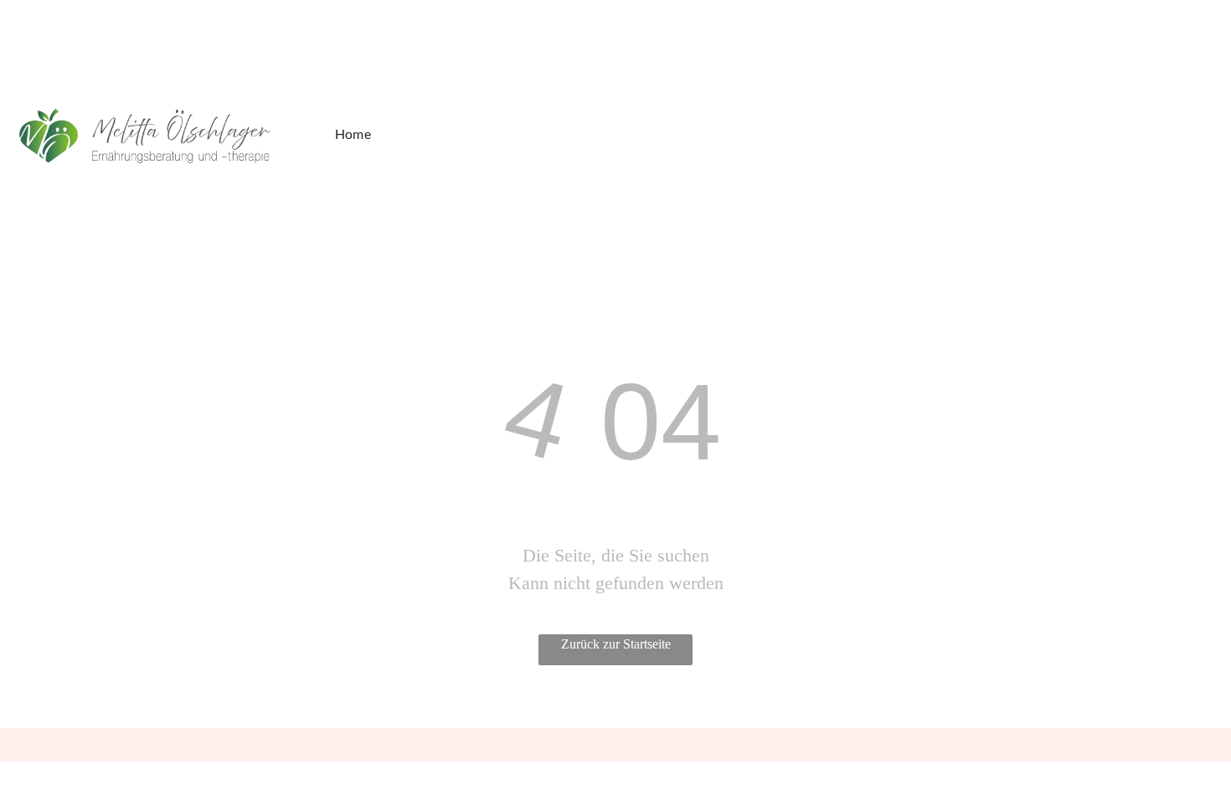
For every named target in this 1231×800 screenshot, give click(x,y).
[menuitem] (360, 134)
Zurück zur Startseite (616, 644)
